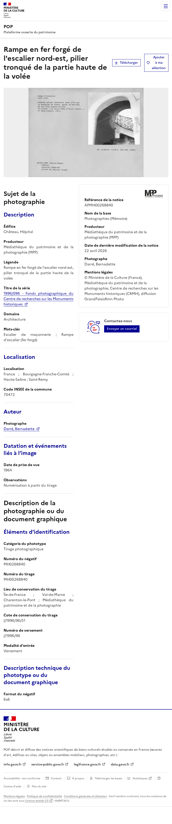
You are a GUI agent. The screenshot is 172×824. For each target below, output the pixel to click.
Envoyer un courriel (122, 328)
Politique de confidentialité (44, 796)
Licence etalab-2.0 (36, 801)
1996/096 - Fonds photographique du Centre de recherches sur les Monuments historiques (38, 299)
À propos (78, 778)
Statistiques (140, 778)
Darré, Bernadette (19, 428)
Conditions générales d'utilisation (85, 796)
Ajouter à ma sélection (159, 62)
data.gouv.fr (120, 764)
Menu (165, 6)
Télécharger (129, 62)
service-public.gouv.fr (47, 764)
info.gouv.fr (13, 764)
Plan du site (39, 786)
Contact (56, 778)
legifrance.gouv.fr (87, 764)
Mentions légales (14, 796)
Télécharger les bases (108, 778)
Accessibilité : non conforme (22, 778)
